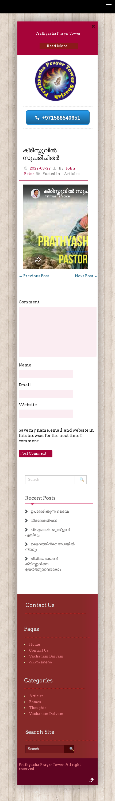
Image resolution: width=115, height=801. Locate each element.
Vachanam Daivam (46, 656)
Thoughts (37, 708)
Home (34, 644)
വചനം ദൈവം (40, 662)
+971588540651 (61, 118)
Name (25, 365)
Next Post (86, 276)
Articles (71, 173)
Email (25, 385)
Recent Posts (40, 498)
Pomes (35, 702)
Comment (29, 302)
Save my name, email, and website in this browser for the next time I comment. (56, 435)
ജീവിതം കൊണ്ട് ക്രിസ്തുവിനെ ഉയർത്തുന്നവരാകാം (43, 563)
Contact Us (39, 650)
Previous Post (34, 276)
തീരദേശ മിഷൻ (43, 520)
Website (28, 404)
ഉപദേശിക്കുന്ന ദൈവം (49, 511)
